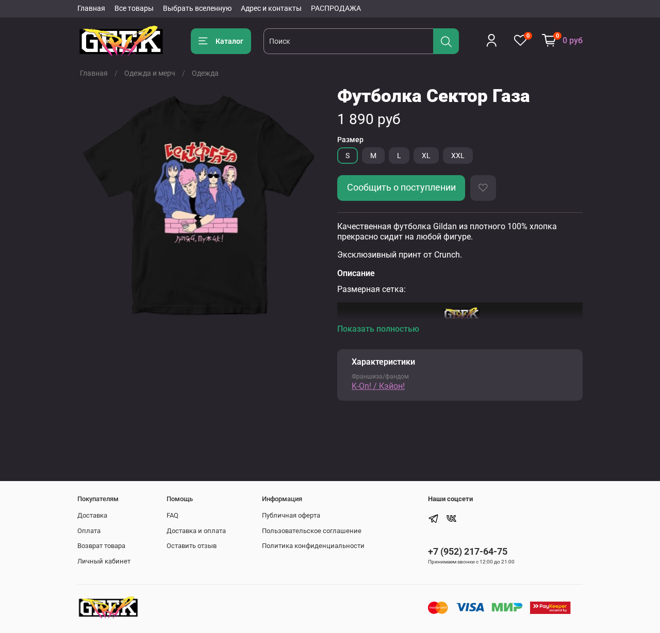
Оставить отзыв (192, 546)
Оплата (89, 531)
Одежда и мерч (149, 73)
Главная (91, 8)
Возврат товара (101, 546)
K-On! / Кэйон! (378, 386)
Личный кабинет (103, 561)
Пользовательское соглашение (311, 531)
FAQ (172, 515)
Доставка (92, 515)
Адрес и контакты (271, 8)
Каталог (229, 41)
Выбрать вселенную (197, 8)
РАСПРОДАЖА (336, 8)
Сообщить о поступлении (401, 187)
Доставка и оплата (196, 531)
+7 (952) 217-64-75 (467, 551)
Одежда (205, 73)
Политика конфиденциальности (313, 546)
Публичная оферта (291, 515)
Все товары (134, 8)
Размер (350, 139)
